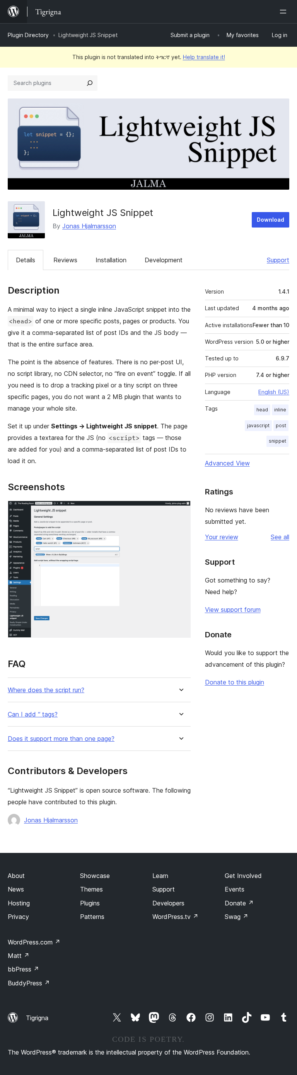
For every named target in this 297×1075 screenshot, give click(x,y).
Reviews (65, 260)
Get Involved (243, 876)
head (262, 410)
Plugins (90, 903)
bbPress (23, 969)
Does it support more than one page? (61, 738)
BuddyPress (29, 983)
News (16, 889)
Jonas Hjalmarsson (89, 226)
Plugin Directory (28, 35)
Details (25, 260)
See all (280, 537)
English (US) (273, 392)
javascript (258, 425)
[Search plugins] (89, 83)
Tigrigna (37, 1018)
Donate (239, 903)
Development (164, 260)
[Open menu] (284, 11)
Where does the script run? (46, 690)
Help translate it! (204, 57)
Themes (91, 889)
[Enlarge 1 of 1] (180, 511)
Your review (221, 537)
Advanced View (227, 463)
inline (280, 410)
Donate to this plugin (234, 682)
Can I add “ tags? (33, 714)
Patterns (92, 916)
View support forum (233, 609)
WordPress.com (34, 942)
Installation (111, 260)
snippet (277, 441)
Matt (18, 956)
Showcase (95, 876)
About (16, 876)
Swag (236, 916)
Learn (160, 876)
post (281, 425)
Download (270, 219)
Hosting (19, 903)
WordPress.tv (175, 916)
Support (278, 260)
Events (234, 889)
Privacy (18, 916)
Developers (168, 903)
